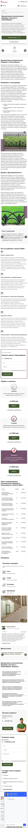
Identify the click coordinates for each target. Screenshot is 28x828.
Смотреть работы (14, 41)
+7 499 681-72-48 (23, 1)
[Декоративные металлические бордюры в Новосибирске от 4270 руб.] (4, 2)
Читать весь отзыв (6, 643)
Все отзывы (23, 631)
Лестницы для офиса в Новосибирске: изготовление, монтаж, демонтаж (12, 653)
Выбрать (14, 405)
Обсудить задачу (12, 37)
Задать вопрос (7, 374)
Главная (3, 10)
